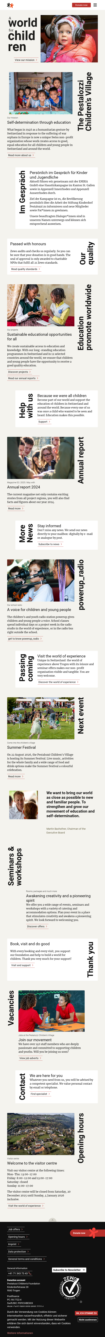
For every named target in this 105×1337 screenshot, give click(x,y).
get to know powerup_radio (23, 638)
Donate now (79, 1233)
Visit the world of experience (24, 1205)
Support (42, 421)
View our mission (24, 60)
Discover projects (18, 371)
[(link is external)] (70, 1289)
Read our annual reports (21, 378)
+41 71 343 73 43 (18, 1273)
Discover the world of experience (57, 682)
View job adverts (28, 1058)
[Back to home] (12, 5)
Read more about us (19, 155)
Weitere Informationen (20, 1333)
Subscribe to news (48, 544)
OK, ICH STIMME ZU (86, 1313)
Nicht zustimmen (88, 1319)
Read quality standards (24, 269)
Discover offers (35, 926)
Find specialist (39, 1093)
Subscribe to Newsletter (67, 1270)
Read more (14, 508)
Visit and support (21, 965)
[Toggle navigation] (95, 5)
